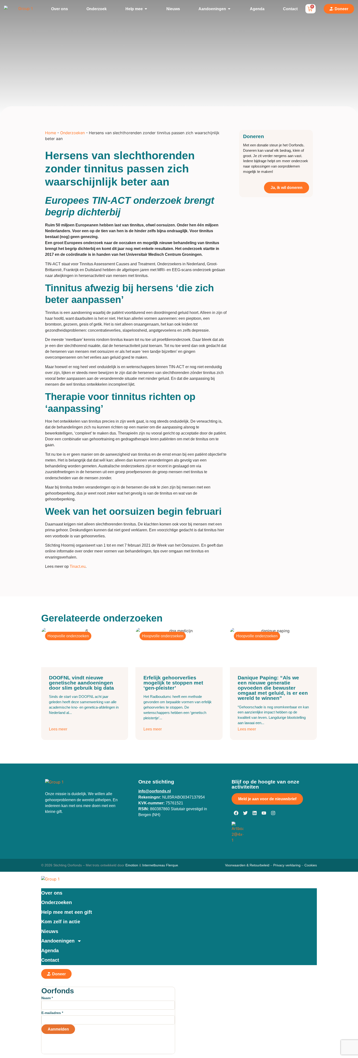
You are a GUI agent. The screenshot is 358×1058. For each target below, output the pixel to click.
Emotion (131, 865)
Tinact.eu (77, 566)
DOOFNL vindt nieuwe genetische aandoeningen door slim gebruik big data (81, 683)
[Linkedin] (254, 813)
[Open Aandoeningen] (229, 9)
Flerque (172, 865)
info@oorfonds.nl (154, 791)
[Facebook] (236, 813)
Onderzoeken (72, 132)
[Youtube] (264, 813)
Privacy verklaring (287, 865)
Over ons (51, 893)
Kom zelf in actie (60, 921)
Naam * (47, 998)
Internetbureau (153, 865)
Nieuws (49, 931)
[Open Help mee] (146, 9)
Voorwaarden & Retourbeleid (247, 865)
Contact (50, 960)
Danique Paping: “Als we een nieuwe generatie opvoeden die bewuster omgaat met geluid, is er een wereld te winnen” (273, 688)
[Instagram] (273, 813)
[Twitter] (245, 813)
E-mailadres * (52, 1013)
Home (50, 132)
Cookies (310, 865)
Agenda (50, 950)
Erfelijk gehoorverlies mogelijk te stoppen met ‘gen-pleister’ (173, 683)
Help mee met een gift (66, 912)
